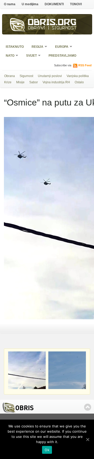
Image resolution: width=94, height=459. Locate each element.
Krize (7, 82)
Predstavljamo (62, 55)
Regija (35, 47)
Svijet (30, 56)
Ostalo (79, 82)
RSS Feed (85, 65)
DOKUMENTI (54, 4)
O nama (9, 4)
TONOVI (76, 4)
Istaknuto (15, 47)
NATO (8, 56)
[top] (87, 407)
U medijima (30, 4)
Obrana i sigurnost (52, 28)
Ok (47, 450)
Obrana (9, 76)
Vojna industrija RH (56, 82)
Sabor (33, 82)
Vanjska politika (78, 76)
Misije (20, 82)
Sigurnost (26, 76)
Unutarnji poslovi (50, 76)
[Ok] (87, 439)
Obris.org (52, 23)
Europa (60, 47)
